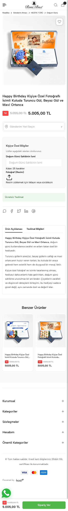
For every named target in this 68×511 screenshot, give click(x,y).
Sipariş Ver (44, 505)
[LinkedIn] (26, 211)
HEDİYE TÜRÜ (37, 13)
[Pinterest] (33, 211)
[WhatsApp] (4, 211)
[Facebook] (12, 211)
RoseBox (5, 13)
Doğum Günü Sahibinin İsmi (20, 156)
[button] (59, 21)
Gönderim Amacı (20, 13)
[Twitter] (19, 211)
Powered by (8, 480)
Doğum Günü (52, 13)
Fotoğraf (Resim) (15, 172)
